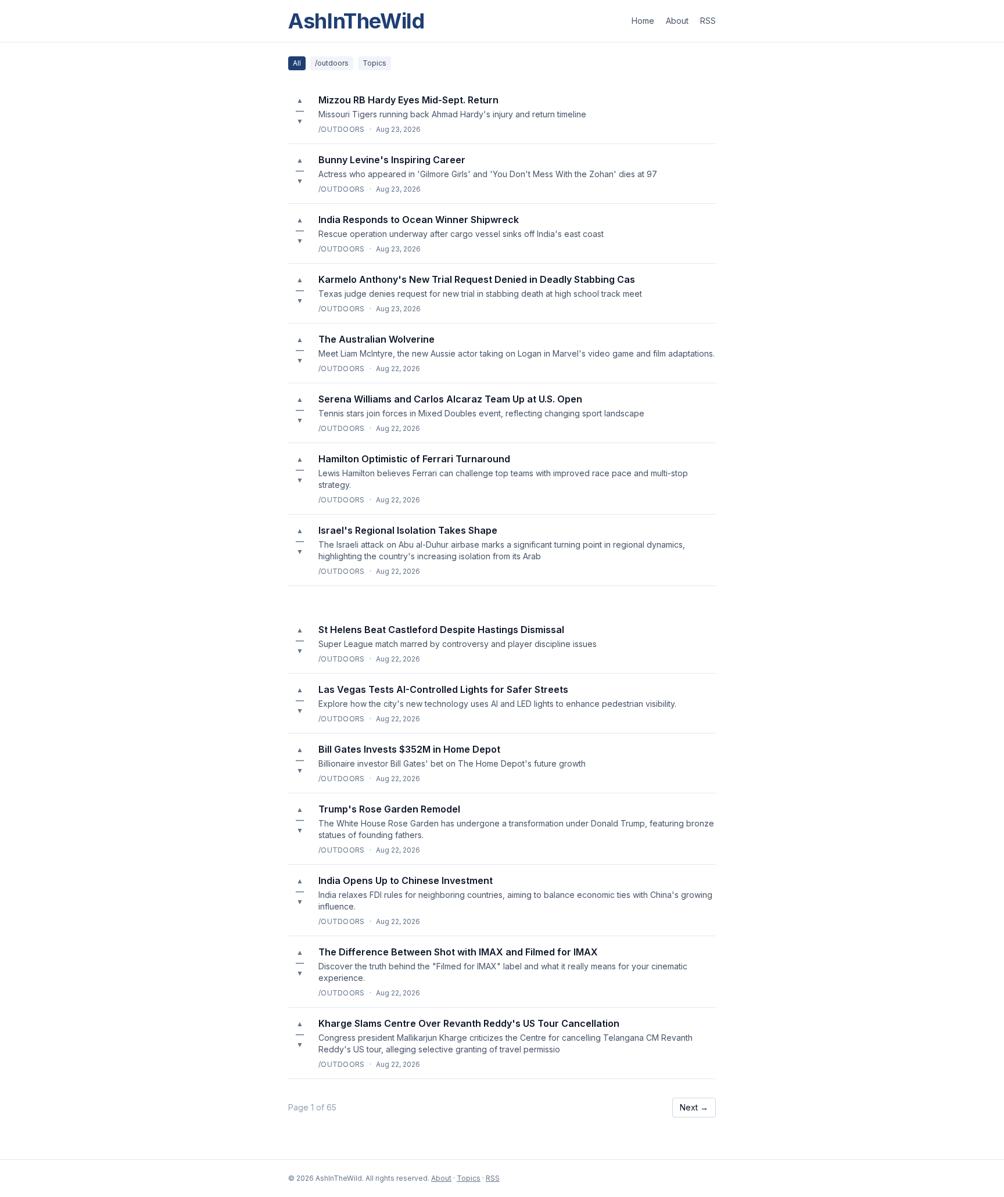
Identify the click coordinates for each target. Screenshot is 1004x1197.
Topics (374, 63)
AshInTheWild (356, 21)
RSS (708, 21)
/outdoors (332, 63)
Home (643, 21)
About (677, 21)
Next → (694, 1107)
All (297, 63)
